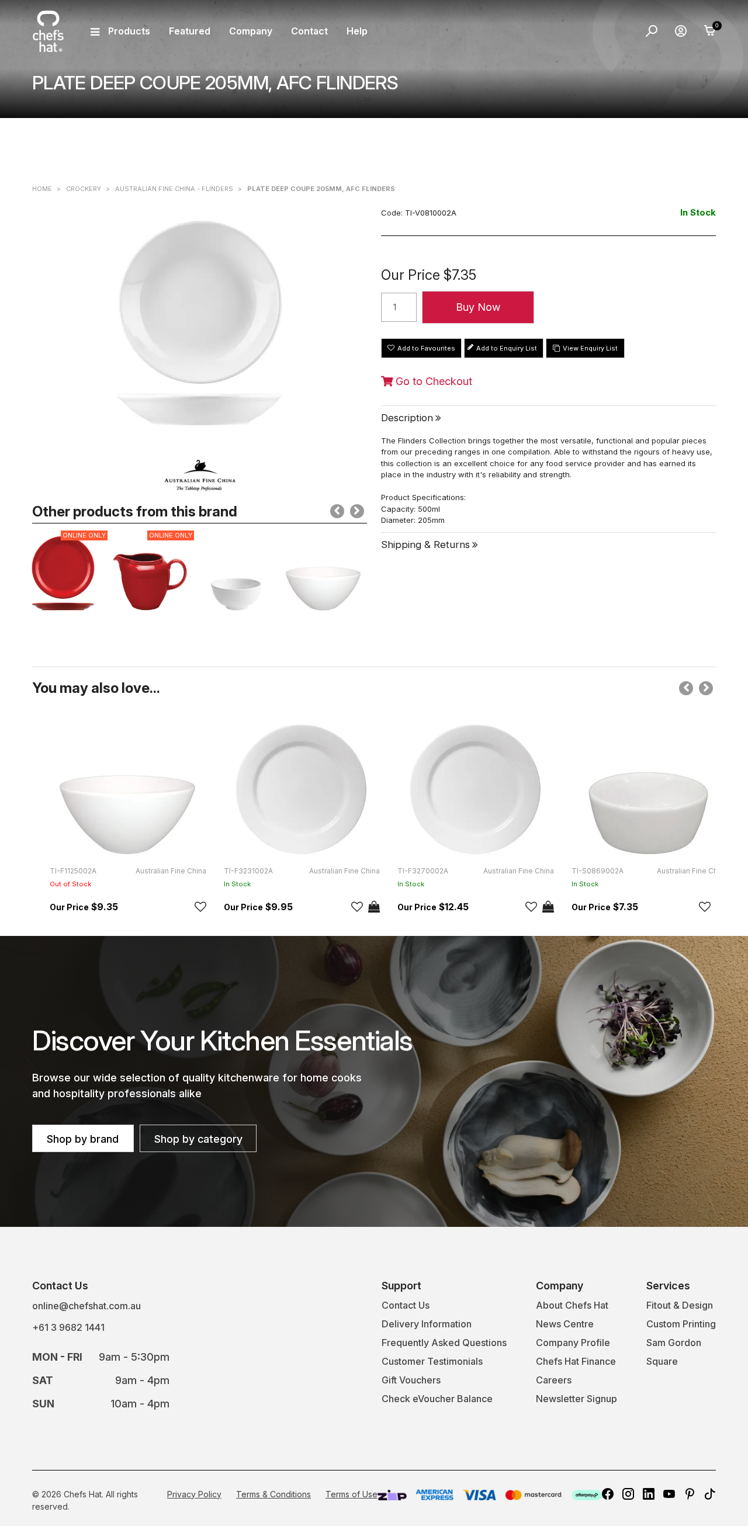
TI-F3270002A (422, 870)
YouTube (669, 1494)
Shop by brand (83, 1139)
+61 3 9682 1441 (68, 1327)
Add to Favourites (426, 348)
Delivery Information (427, 1324)
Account (681, 31)
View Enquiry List (590, 348)
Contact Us (406, 1305)
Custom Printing (681, 1324)
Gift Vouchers (411, 1380)
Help (357, 31)
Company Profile (573, 1342)
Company (250, 31)
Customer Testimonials (432, 1361)
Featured (189, 31)
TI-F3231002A (248, 870)
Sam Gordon (673, 1342)
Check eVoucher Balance (437, 1398)
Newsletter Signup (576, 1398)
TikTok (710, 1494)
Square (662, 1361)
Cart (710, 31)
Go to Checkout (432, 381)
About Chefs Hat (572, 1305)
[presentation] (337, 511)
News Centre (565, 1324)
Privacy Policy (194, 1494)
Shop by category (198, 1139)
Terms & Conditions (273, 1494)
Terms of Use (351, 1494)
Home (42, 189)
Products (129, 31)
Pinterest (689, 1494)
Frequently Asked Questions (444, 1342)
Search (651, 31)
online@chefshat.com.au (86, 1306)
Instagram (628, 1494)
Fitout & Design (679, 1305)
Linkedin (648, 1494)
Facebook (608, 1494)
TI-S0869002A (598, 870)
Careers (554, 1380)
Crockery (83, 189)
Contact (309, 31)
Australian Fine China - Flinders (174, 189)
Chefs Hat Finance (576, 1361)
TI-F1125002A (73, 870)
